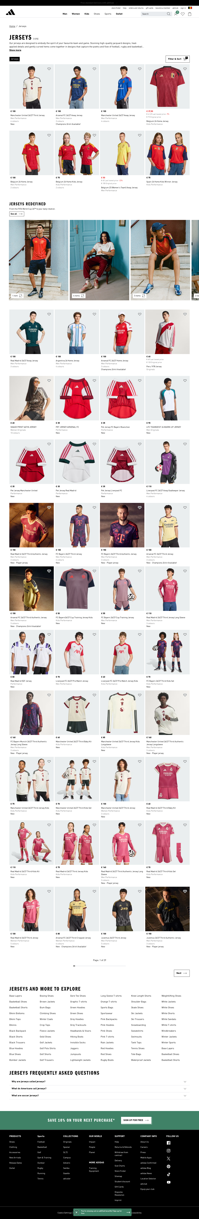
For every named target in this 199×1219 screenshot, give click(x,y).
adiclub (175, 8)
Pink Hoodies (107, 1025)
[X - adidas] (178, 1159)
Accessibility (135, 1213)
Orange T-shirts (109, 1002)
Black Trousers (17, 1043)
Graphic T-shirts (78, 1002)
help (124, 8)
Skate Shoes (137, 1008)
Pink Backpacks (109, 1019)
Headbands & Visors (80, 1031)
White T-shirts (169, 1025)
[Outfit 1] (38, 260)
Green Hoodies (77, 1008)
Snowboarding (138, 1025)
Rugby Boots (107, 1060)
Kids (86, 14)
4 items (76, 296)
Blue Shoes (15, 1054)
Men (65, 14)
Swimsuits (136, 1037)
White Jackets (169, 1002)
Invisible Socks (78, 1043)
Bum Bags (45, 1008)
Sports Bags (107, 1008)
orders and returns (136, 8)
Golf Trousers (47, 1060)
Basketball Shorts (18, 1008)
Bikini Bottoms (16, 1013)
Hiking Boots (76, 1037)
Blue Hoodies (16, 1048)
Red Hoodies (107, 1048)
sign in (183, 8)
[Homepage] (10, 12)
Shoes (97, 14)
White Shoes (168, 1008)
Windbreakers (169, 1031)
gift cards (149, 8)
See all (14, 214)
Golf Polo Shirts (48, 1048)
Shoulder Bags (138, 1002)
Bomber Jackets (17, 1060)
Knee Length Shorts (141, 996)
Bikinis (12, 1025)
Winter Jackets (169, 1037)
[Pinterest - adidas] (178, 1167)
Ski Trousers (137, 1019)
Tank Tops (136, 1043)
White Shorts (168, 1013)
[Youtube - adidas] (178, 1183)
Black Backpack (17, 1031)
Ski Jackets (137, 1013)
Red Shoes (106, 1054)
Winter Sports (169, 1043)
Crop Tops (45, 1025)
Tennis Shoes (138, 1048)
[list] (87, 59)
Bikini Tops (15, 1019)
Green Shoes (76, 1013)
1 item (15, 296)
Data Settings (79, 1213)
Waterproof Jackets (141, 1060)
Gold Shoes (45, 1037)
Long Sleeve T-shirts (111, 996)
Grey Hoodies (77, 1019)
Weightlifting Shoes (171, 996)
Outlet (119, 14)
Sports (108, 14)
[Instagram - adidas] (178, 1151)
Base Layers (15, 996)
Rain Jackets (107, 1043)
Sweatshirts (137, 1031)
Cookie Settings (65, 1213)
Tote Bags (136, 1054)
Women (76, 14)
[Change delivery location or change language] (190, 8)
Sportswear (106, 1013)
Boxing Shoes (47, 996)
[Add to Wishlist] (49, 69)
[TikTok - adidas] (178, 1175)
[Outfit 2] (99, 260)
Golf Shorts (45, 1054)
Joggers (74, 1048)
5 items (137, 296)
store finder (116, 8)
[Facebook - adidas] (178, 1143)
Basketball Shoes (18, 1002)
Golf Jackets (46, 1043)
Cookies (90, 1213)
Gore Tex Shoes (78, 996)
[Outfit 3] (160, 260)
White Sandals (169, 1019)
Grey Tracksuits (78, 1025)
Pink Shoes (106, 1031)
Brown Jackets (47, 1002)
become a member (163, 8)
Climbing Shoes (48, 1013)
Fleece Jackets (47, 1031)
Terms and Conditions (119, 1213)
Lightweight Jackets (80, 1060)
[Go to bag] (189, 14)
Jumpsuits (75, 1054)
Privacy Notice (101, 1213)
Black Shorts (16, 1037)
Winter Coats (46, 1019)
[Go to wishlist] (182, 14)
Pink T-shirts (107, 1037)
